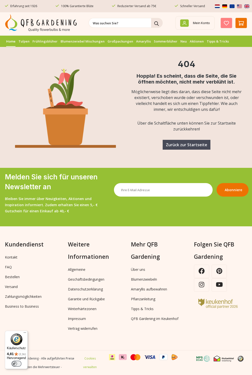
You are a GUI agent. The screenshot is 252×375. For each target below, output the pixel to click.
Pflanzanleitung (143, 299)
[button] (242, 358)
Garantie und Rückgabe (86, 299)
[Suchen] (157, 23)
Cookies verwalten (90, 362)
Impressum (77, 318)
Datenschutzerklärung (85, 289)
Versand (11, 286)
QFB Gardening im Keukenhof (154, 318)
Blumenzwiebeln (144, 279)
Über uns (138, 269)
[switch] (16, 364)
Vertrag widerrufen (82, 328)
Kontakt (11, 257)
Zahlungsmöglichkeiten (23, 296)
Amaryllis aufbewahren (149, 289)
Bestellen (12, 276)
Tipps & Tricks (142, 308)
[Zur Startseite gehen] (42, 23)
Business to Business (22, 306)
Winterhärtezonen (82, 308)
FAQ (8, 267)
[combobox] (120, 23)
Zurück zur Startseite (186, 144)
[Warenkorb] (241, 23)
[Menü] (25, 334)
